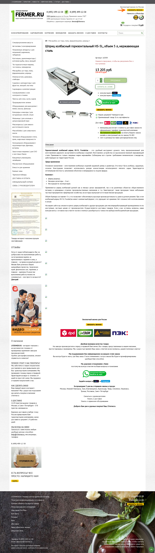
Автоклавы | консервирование (24, 46)
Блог (13, 520)
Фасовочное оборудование (23, 164)
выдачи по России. (58, 16)
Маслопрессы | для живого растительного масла (22, 125)
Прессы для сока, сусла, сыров (24, 99)
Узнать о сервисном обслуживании (94, 401)
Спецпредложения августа (22, 42)
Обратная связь (46, 2)
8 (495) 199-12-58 (136, 496)
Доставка (65, 2)
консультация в (108, 93)
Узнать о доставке (94, 399)
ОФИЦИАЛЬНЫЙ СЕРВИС (22, 182)
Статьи (57, 2)
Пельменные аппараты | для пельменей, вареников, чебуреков (23, 52)
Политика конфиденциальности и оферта (27, 500)
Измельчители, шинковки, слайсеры (22, 78)
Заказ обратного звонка (20, 527)
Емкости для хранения (21, 167)
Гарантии (26, 2)
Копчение (49, 33)
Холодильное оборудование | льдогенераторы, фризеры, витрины (24, 145)
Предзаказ (115, 80)
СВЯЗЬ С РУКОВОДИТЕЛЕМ (23, 185)
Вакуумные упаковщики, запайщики (21, 158)
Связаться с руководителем (94, 396)
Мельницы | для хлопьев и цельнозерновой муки (22, 119)
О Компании (16, 2)
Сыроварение (36, 33)
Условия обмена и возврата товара (25, 503)
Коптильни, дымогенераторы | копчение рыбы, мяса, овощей (24, 59)
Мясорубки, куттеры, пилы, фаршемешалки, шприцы (22, 71)
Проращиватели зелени (21, 102)
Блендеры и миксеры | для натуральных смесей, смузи (22, 113)
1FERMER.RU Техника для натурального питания (30, 496)
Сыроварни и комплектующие (23, 89)
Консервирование (19, 33)
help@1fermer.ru (17, 434)
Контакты (102, 33)
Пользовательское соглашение (23, 507)
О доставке (90, 33)
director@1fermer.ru (24, 541)
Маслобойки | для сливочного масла (24, 131)
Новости (35, 2)
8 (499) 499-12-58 (136, 500)
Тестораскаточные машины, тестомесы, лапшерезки (23, 65)
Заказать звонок (76, 33)
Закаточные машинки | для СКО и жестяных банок (24, 152)
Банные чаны (17, 171)
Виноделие (61, 33)
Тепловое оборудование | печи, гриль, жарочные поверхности (24, 138)
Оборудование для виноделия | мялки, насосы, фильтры (24, 107)
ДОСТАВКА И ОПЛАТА (21, 178)
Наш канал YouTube (18, 510)
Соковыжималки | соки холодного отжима (21, 94)
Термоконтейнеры (19, 175)
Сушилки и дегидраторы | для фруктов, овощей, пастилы (23, 84)
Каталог (14, 517)
